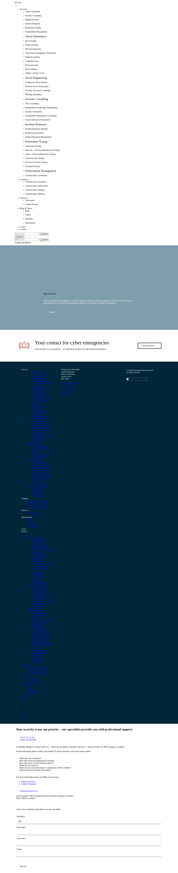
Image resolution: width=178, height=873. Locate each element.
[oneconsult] (136, 380)
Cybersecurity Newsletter (70, 369)
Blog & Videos (26, 208)
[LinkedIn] (128, 386)
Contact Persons (31, 204)
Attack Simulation (32, 11)
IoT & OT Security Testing (36, 162)
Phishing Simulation (33, 94)
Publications (30, 223)
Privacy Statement (68, 374)
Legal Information (68, 372)
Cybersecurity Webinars (35, 194)
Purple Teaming (31, 45)
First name (21, 827)
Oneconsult (30, 200)
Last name (21, 838)
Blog (27, 211)
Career (22, 227)
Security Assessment (33, 112)
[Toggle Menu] (16, 5)
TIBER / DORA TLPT (34, 73)
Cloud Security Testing (34, 158)
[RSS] (136, 386)
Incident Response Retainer (36, 129)
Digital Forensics (32, 20)
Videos (28, 215)
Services (23, 9)
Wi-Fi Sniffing (31, 69)
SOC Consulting (32, 103)
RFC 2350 (65, 379)
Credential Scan (31, 61)
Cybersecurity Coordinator (36, 175)
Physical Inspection (33, 49)
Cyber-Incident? (23, 242)
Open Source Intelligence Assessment (40, 53)
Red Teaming (30, 41)
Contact (23, 229)
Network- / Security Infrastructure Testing (42, 150)
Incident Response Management (38, 137)
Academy (24, 179)
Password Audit (31, 65)
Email (19, 849)
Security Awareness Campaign (37, 90)
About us (23, 198)
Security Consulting (33, 15)
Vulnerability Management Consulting (41, 116)
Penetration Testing (33, 28)
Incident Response (32, 24)
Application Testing (33, 146)
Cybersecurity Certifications (36, 186)
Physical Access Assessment (36, 86)
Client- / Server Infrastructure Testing (40, 154)
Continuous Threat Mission (36, 82)
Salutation (21, 816)
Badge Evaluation (32, 57)
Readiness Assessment (34, 133)
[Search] (19, 236)
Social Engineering (36, 77)
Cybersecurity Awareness (35, 182)
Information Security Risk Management (41, 108)
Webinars (29, 219)
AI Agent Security (32, 166)
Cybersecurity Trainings (35, 190)
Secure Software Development (37, 120)
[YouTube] (132, 386)
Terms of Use (66, 377)
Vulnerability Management (36, 32)
